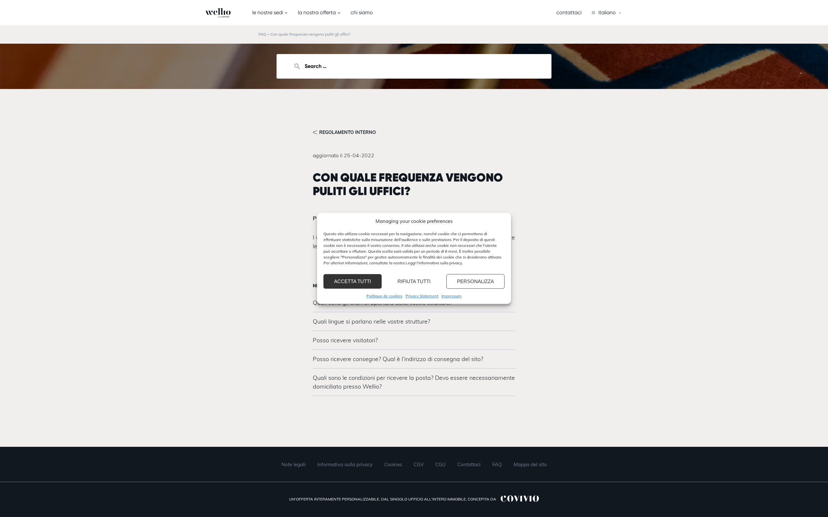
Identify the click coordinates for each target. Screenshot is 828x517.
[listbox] (606, 12)
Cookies (393, 464)
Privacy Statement (422, 295)
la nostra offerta (317, 12)
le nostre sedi (267, 12)
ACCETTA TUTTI (352, 281)
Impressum (451, 295)
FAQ (262, 34)
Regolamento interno (347, 132)
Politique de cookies (384, 295)
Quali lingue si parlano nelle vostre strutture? (371, 321)
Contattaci (569, 12)
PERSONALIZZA (475, 281)
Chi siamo (362, 12)
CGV (419, 464)
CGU (440, 464)
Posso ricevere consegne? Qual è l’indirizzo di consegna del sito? (398, 359)
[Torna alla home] (206, 13)
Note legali (293, 464)
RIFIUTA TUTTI (414, 281)
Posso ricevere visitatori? (345, 340)
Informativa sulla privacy (345, 464)
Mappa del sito (530, 464)
